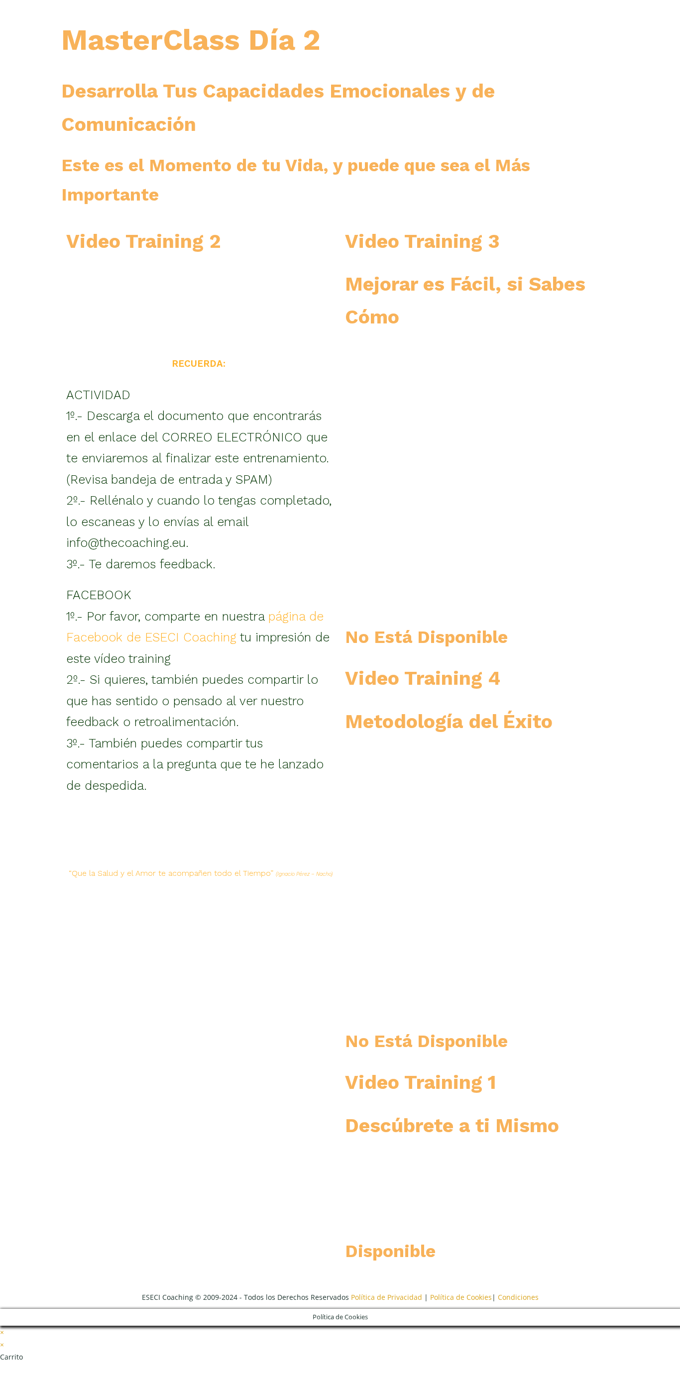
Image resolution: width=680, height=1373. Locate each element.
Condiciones (518, 1297)
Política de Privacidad (386, 1297)
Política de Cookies (461, 1297)
